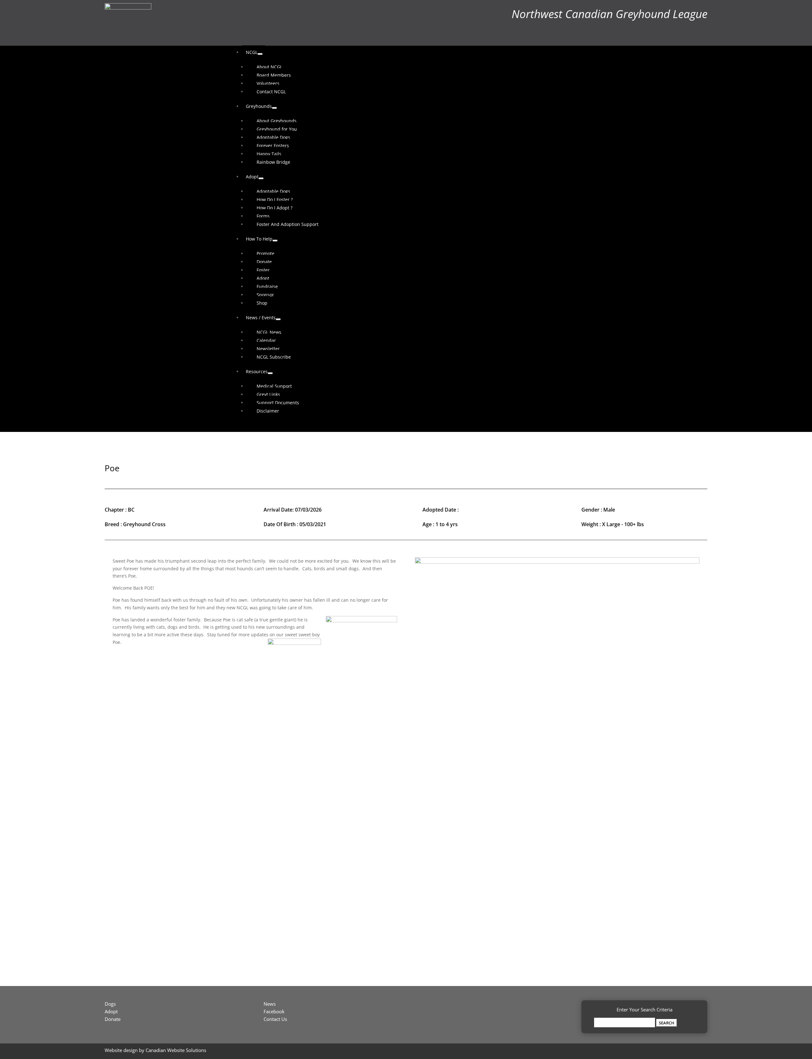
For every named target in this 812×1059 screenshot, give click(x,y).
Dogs (110, 1004)
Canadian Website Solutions (176, 1050)
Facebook (274, 1011)
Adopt (111, 1011)
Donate (113, 1019)
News (270, 1004)
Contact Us (275, 1019)
